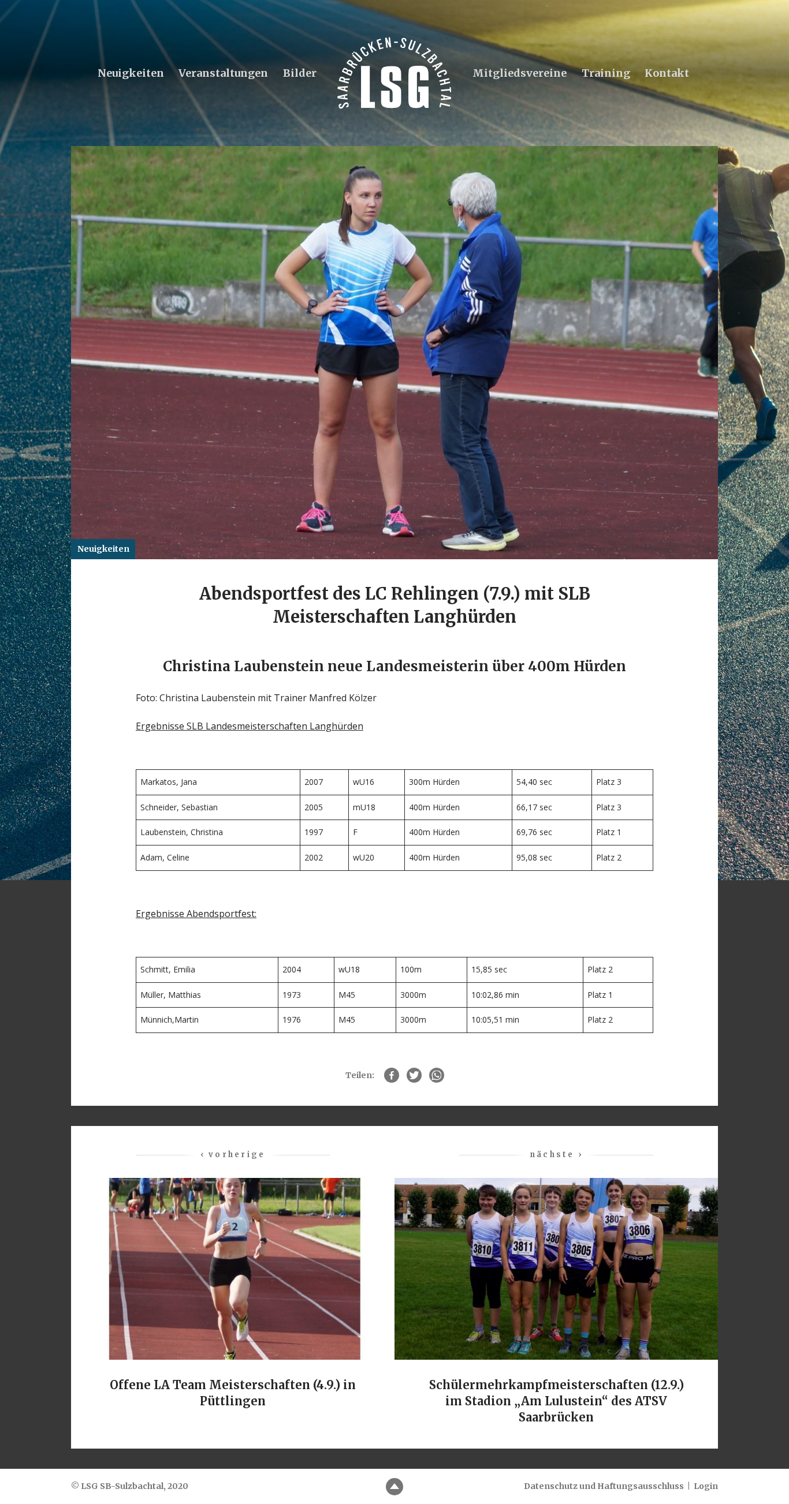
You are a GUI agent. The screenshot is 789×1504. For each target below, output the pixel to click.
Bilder (300, 73)
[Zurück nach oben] (394, 1486)
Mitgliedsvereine (519, 73)
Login (706, 1486)
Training (606, 73)
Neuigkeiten (131, 73)
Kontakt (667, 73)
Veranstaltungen (223, 73)
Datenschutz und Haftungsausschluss (604, 1486)
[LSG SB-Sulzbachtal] (394, 73)
